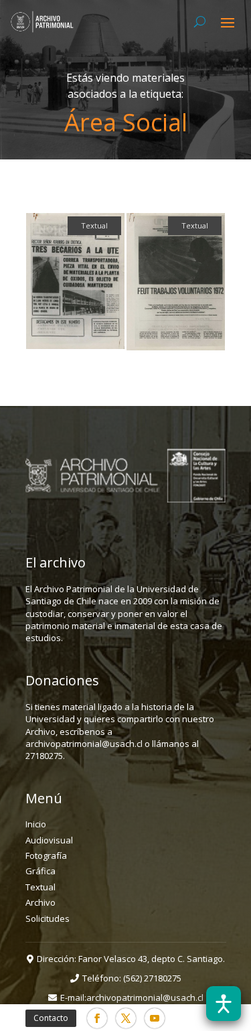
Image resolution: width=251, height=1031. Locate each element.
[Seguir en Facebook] (97, 1018)
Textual (40, 887)
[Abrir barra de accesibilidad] (223, 1003)
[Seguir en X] (126, 1018)
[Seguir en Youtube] (155, 1018)
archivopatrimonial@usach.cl (144, 997)
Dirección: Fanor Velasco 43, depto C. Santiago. (131, 959)
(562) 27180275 (152, 978)
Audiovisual (49, 840)
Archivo (40, 902)
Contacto (50, 1018)
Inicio (35, 824)
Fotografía (46, 855)
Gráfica (40, 871)
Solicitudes (47, 918)
